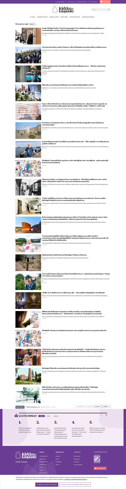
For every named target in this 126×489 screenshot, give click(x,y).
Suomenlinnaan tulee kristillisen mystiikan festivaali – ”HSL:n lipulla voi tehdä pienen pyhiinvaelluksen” (79, 432)
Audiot (41, 467)
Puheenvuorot (44, 462)
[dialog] (63, 482)
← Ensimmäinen (80, 406)
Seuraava (97, 406)
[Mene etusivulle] (25, 455)
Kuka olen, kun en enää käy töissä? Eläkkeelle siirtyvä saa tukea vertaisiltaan (97, 430)
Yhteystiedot (77, 456)
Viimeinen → (106, 406)
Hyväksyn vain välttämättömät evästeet (75, 484)
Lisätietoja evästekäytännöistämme (75, 479)
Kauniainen (59, 462)
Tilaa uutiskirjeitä (78, 464)
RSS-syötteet (43, 473)
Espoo (57, 459)
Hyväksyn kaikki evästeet (46, 484)
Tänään (42, 416)
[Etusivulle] (63, 9)
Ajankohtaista (44, 456)
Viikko (48, 416)
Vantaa (57, 464)
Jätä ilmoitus (70, 1)
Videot (41, 470)
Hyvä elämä (43, 459)
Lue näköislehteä (60, 1)
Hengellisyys (43, 464)
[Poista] (34, 24)
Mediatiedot (77, 459)
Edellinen (89, 406)
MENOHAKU (106, 1)
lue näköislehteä (100, 452)
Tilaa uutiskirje (94, 1)
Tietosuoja (76, 462)
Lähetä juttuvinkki (82, 1)
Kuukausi (56, 416)
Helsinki (58, 456)
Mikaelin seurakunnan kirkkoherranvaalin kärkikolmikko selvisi (25, 430)
